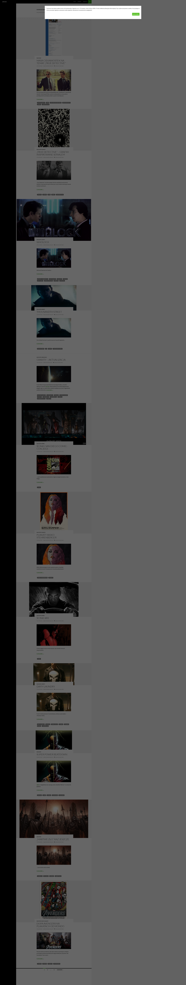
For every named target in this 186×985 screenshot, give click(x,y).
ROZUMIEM (136, 14)
